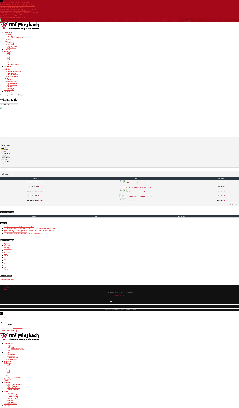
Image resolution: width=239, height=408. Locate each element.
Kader (9, 39)
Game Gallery (8, 249)
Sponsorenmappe (12, 76)
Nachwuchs (7, 51)
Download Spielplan (17, 38)
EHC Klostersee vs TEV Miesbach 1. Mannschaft (139, 183)
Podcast (6, 255)
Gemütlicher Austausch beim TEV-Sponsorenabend (15, 2)
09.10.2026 (35, 186)
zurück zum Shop (18, 328)
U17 (8, 54)
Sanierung (10, 88)
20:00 (221, 186)
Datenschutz (123, 295)
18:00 (221, 191)
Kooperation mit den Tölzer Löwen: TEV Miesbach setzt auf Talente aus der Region (29, 230)
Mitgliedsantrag (12, 85)
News (9, 34)
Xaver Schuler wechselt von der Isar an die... (13, 17)
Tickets (6, 41)
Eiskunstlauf (7, 66)
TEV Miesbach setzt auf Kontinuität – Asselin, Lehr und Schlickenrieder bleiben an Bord (30, 228)
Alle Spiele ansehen (233, 204)
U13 (8, 58)
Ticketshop (10, 43)
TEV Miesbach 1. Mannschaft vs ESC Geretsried (139, 192)
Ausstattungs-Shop (9, 90)
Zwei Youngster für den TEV (8, 16)
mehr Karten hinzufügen (10, 331)
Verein (6, 78)
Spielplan (10, 36)
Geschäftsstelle (12, 81)
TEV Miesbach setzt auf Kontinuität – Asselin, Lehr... (16, 4)
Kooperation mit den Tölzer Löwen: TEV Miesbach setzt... (17, 6)
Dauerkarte (10, 44)
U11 (8, 59)
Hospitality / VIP (12, 46)
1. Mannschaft (8, 32)
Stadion (9, 86)
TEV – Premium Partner (14, 71)
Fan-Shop (7, 91)
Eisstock (6, 68)
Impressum (116, 295)
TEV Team (10, 80)
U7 (8, 63)
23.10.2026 (35, 200)
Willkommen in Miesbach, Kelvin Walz (11, 7)
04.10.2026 (35, 182)
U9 (8, 61)
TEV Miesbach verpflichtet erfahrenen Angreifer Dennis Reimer (19, 9)
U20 (8, 53)
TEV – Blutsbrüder (12, 75)
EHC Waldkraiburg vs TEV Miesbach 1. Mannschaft (139, 196)
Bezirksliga (7, 49)
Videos (6, 269)
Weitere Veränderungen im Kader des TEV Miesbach (15, 11)
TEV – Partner (11, 73)
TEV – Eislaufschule (13, 64)
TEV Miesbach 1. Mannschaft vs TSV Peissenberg (139, 187)
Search (20, 95)
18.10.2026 (35, 191)
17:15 (221, 195)
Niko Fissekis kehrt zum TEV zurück (11, 14)
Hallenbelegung (12, 83)
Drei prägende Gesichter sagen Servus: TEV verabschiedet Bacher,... (20, 12)
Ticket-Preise (11, 48)
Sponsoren (7, 69)
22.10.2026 (35, 195)
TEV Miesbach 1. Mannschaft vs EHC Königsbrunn (139, 201)
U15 (8, 56)
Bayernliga (7, 244)
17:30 (221, 182)
